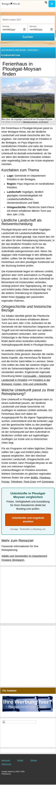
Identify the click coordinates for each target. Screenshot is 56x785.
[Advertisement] (28, 595)
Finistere (33, 50)
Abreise (33, 26)
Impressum (5, 760)
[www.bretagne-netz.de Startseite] (10, 4)
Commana (48, 481)
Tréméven (16, 481)
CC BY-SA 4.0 (43, 122)
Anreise (5, 26)
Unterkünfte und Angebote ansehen (28, 519)
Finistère (21, 297)
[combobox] (27, 20)
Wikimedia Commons (30, 122)
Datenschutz (6, 764)
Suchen (27, 37)
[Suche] (46, 2)
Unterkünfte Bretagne (13, 50)
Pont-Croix (30, 481)
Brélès (34, 477)
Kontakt (20, 760)
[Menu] (52, 3)
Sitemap (33, 760)
